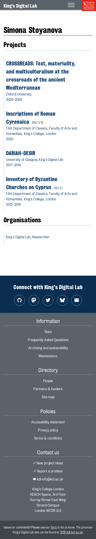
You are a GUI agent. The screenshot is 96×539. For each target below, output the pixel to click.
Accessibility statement (48, 422)
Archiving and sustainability (48, 348)
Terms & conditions (48, 438)
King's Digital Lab (20, 6)
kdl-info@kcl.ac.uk (49, 479)
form (54, 527)
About (8, 17)
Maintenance (48, 356)
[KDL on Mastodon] (33, 300)
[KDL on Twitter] (48, 300)
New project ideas (49, 463)
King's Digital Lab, (28, 237)
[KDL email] (76, 300)
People (22, 17)
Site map (48, 397)
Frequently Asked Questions (48, 340)
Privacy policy (48, 430)
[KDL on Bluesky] (62, 300)
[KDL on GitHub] (19, 300)
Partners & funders (48, 389)
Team (48, 332)
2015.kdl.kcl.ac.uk (71, 532)
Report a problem (49, 471)
